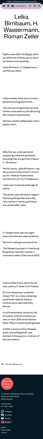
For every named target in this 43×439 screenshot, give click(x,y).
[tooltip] (4, 6)
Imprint (3, 427)
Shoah (28, 54)
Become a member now (7, 384)
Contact (4, 432)
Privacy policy (5, 430)
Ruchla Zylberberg (13, 364)
